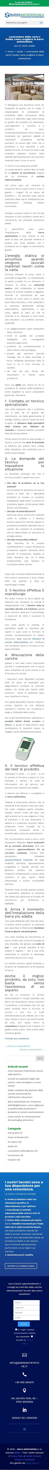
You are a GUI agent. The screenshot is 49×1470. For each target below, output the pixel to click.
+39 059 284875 (24, 2)
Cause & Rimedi (16, 1137)
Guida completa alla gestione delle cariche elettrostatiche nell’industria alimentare (25, 1093)
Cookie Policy (32, 1456)
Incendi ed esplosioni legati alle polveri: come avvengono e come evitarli (24, 1082)
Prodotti (12, 1160)
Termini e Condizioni (24, 1459)
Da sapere (13, 1142)
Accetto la (24, 1337)
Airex (17, 1452)
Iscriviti (24, 1324)
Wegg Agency (32, 1463)
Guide (32, 46)
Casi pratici (13, 1133)
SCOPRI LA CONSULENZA (21, 1266)
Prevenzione (14, 1155)
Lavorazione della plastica (21, 1151)
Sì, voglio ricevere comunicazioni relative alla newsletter (24, 1333)
